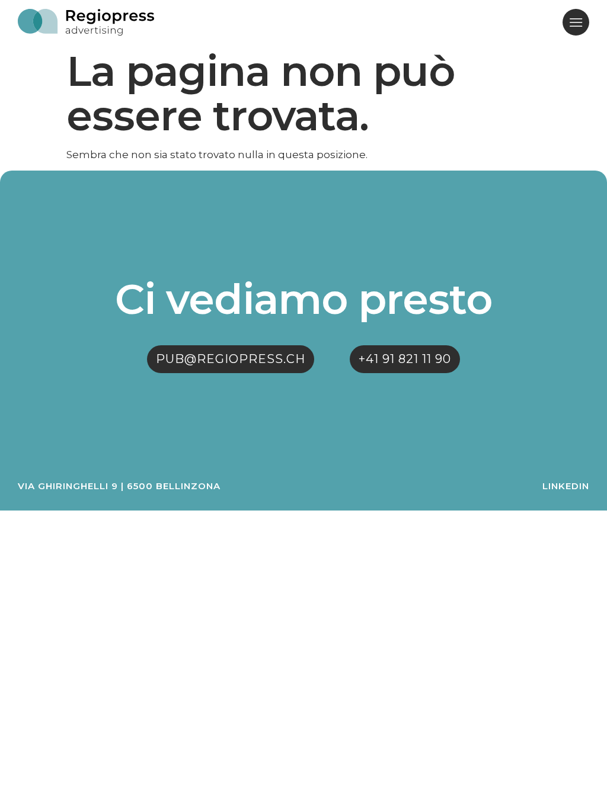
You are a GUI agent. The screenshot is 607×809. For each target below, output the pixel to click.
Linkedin (565, 486)
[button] (576, 22)
